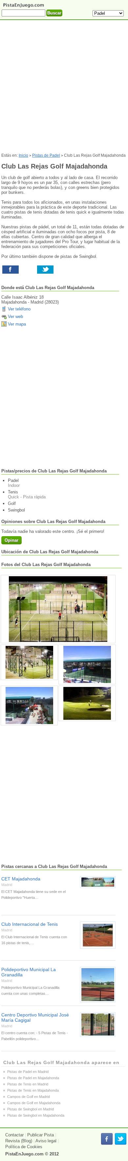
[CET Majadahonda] (97, 882)
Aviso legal (45, 1140)
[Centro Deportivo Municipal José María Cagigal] (97, 1024)
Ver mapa (17, 324)
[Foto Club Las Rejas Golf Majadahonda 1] (29, 662)
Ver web (15, 316)
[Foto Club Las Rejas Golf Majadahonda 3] (29, 705)
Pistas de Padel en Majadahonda (33, 1078)
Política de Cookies (23, 1146)
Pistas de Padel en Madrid (28, 1072)
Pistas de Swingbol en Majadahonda (35, 1115)
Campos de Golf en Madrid (28, 1097)
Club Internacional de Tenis (29, 924)
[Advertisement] (64, 89)
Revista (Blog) (18, 1140)
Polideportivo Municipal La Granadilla (28, 972)
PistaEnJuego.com (24, 1153)
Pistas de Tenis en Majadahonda (33, 1090)
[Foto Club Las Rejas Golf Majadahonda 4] (87, 703)
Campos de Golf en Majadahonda (33, 1103)
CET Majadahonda (20, 878)
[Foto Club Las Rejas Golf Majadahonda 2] (87, 664)
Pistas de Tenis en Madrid (27, 1084)
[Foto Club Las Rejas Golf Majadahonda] (58, 609)
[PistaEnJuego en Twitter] (121, 1139)
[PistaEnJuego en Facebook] (107, 1139)
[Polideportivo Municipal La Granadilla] (97, 984)
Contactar (14, 1134)
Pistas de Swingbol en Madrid (30, 1109)
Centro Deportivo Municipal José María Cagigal (35, 1017)
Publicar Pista (40, 1134)
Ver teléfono (19, 309)
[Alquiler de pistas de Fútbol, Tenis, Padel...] (23, 7)
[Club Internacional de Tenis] (97, 935)
